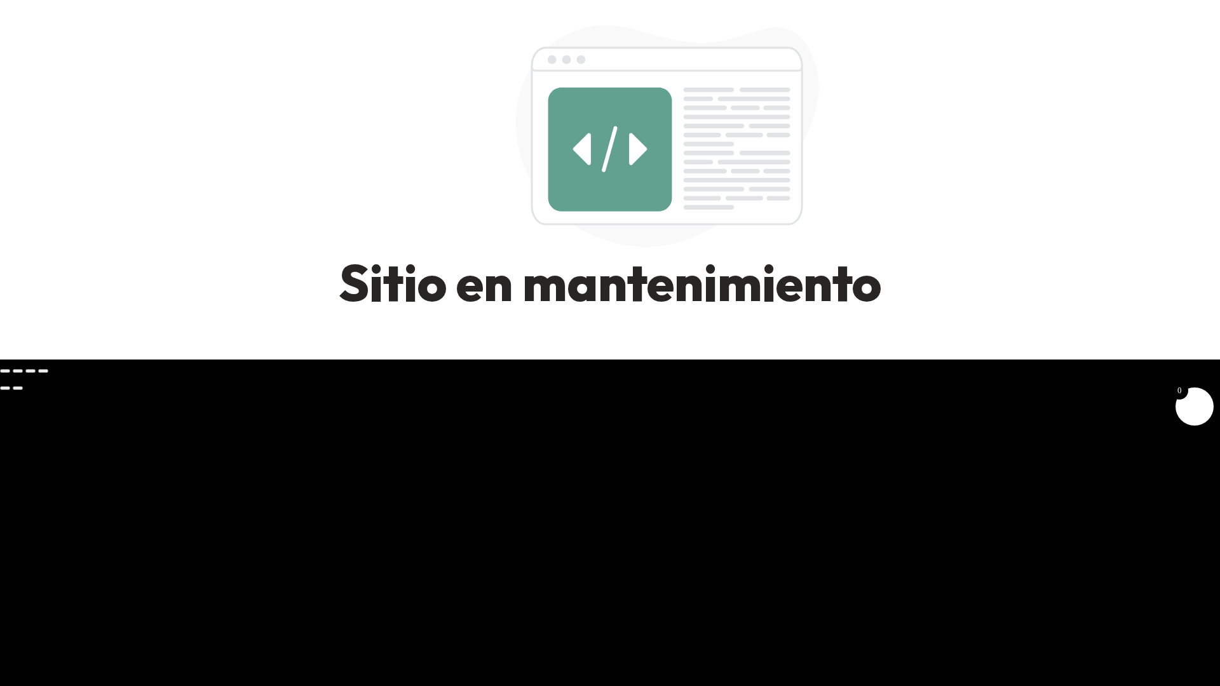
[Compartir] (30, 371)
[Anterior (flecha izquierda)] (5, 388)
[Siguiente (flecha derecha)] (18, 388)
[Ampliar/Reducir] (5, 371)
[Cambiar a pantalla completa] (18, 371)
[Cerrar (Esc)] (43, 371)
